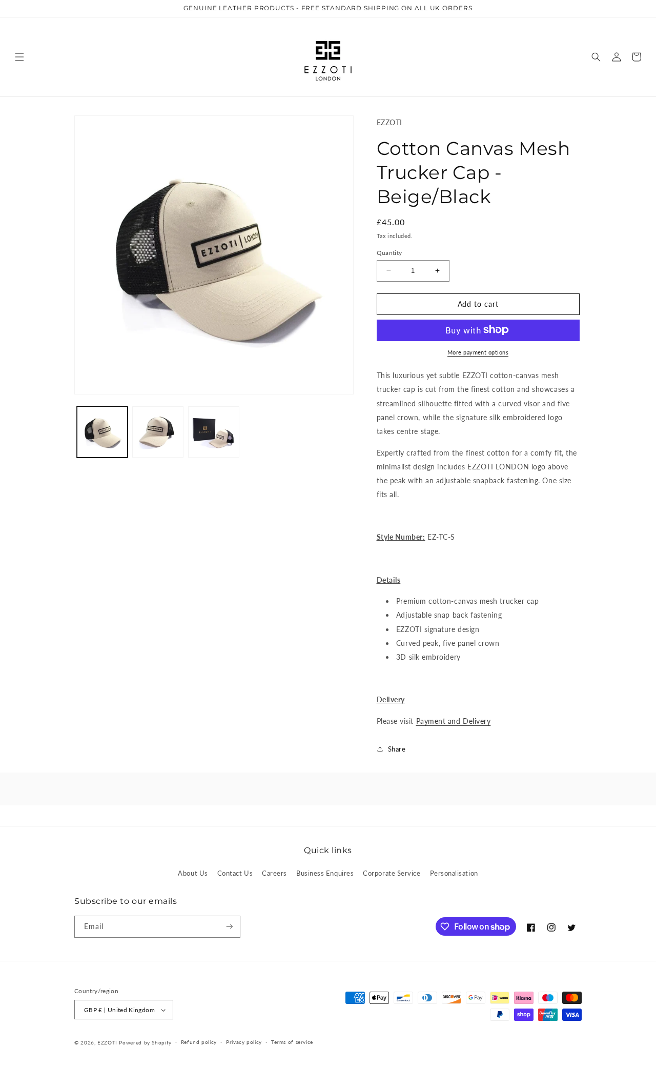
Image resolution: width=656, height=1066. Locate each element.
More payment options (477, 351)
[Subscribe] (229, 927)
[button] (19, 57)
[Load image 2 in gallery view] (157, 432)
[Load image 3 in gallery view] (213, 432)
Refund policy (199, 1042)
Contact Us (235, 873)
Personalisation (454, 873)
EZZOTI (107, 1042)
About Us (193, 873)
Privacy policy (244, 1042)
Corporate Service (391, 873)
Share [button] (397, 749)
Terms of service (292, 1042)
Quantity (389, 252)
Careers (274, 873)
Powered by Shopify (145, 1042)
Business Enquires (325, 873)
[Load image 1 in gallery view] (102, 432)
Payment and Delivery (453, 720)
